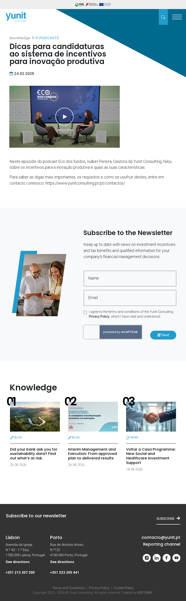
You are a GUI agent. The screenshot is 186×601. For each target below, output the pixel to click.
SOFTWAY (145, 593)
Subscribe (166, 519)
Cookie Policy (124, 588)
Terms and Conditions (68, 588)
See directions (18, 562)
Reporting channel (161, 544)
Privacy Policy (99, 316)
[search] (163, 17)
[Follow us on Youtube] (176, 558)
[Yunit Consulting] (16, 17)
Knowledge (20, 38)
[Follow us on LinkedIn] (157, 558)
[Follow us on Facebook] (167, 558)
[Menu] (177, 17)
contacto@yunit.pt (161, 537)
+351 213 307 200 (20, 572)
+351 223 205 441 (64, 572)
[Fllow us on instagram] (147, 558)
